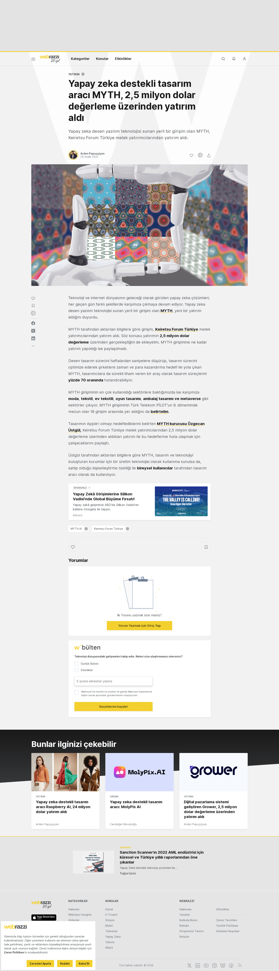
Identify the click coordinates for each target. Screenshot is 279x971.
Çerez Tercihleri (226, 920)
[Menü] (33, 60)
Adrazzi (77, 515)
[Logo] (50, 58)
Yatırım (74, 74)
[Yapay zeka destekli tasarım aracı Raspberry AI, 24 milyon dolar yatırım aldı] (65, 772)
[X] (189, 965)
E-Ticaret (111, 914)
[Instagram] (214, 965)
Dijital (109, 909)
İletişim (184, 936)
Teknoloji (111, 931)
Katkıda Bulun (188, 920)
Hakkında (185, 909)
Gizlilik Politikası (227, 925)
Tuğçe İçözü (128, 873)
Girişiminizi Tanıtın (191, 931)
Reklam (184, 925)
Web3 (109, 947)
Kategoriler (80, 59)
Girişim (114, 796)
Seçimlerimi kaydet (113, 706)
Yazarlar (184, 914)
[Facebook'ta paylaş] (33, 323)
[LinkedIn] (197, 965)
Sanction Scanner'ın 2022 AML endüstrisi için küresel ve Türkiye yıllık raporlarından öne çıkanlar (162, 857)
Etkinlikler (123, 59)
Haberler (74, 909)
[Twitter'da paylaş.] (33, 331)
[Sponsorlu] (181, 501)
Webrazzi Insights (80, 914)
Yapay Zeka (113, 936)
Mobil (109, 925)
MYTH (166, 310)
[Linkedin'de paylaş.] (33, 338)
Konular (102, 59)
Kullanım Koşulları (228, 931)
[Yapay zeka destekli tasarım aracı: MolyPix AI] (139, 772)
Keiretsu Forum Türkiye (108, 528)
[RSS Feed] (239, 965)
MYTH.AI (76, 528)
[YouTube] (205, 965)
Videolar (73, 920)
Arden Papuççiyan (47, 824)
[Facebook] (231, 965)
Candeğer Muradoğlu (123, 824)
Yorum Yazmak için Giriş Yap (139, 625)
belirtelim (159, 411)
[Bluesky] (222, 965)
